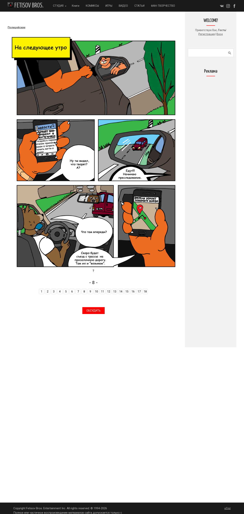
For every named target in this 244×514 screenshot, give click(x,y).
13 (114, 291)
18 (145, 291)
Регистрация (206, 34)
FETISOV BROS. (28, 5)
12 (108, 291)
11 (102, 291)
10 (96, 291)
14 (120, 291)
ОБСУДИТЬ (93, 310)
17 (139, 291)
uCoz (227, 508)
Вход (220, 34)
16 (133, 291)
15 (126, 291)
